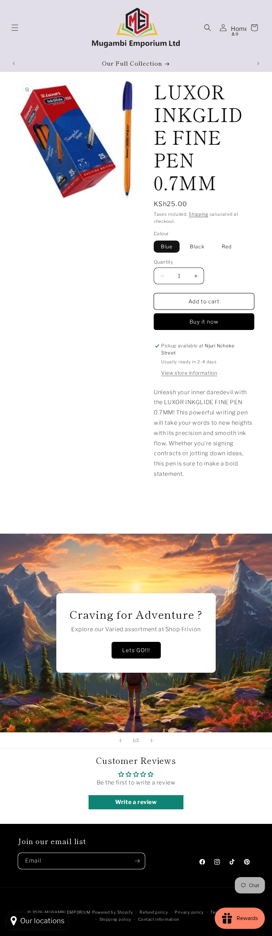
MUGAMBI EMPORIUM (68, 912)
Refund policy (154, 912)
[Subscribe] (137, 861)
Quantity (163, 262)
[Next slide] (151, 740)
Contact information (158, 919)
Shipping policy (116, 919)
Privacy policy (189, 912)
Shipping (198, 214)
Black (197, 246)
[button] (15, 27)
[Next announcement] (258, 63)
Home (239, 28)
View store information (189, 373)
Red (227, 246)
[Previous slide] (120, 740)
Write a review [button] (136, 802)
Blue (166, 246)
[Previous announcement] (14, 63)
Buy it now (204, 322)
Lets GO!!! (136, 650)
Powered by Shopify (112, 912)
